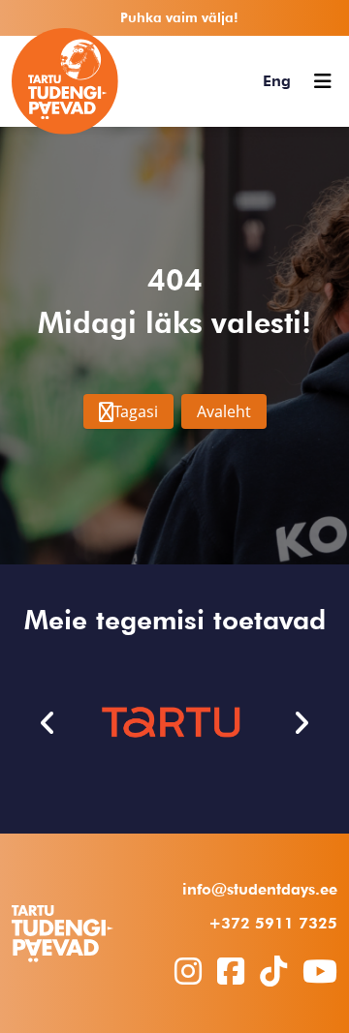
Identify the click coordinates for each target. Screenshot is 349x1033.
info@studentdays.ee (259, 889)
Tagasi (135, 411)
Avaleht (224, 411)
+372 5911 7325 (272, 923)
